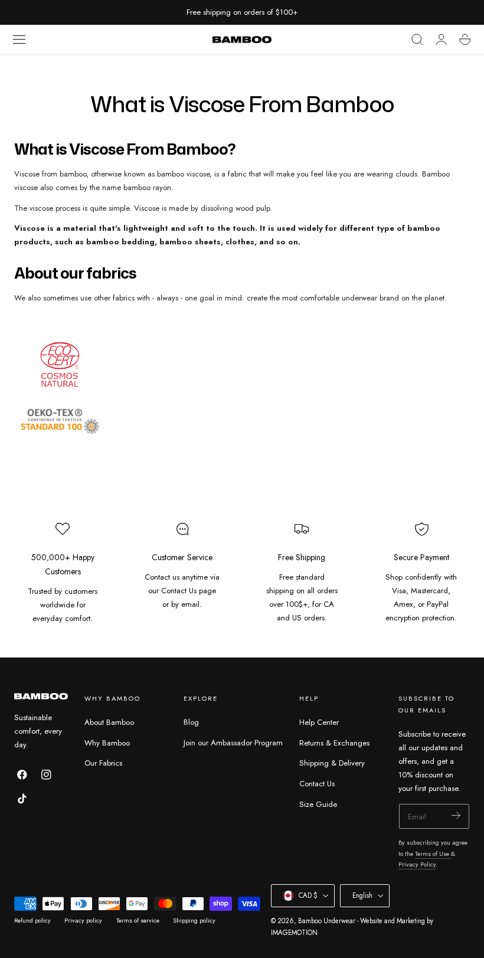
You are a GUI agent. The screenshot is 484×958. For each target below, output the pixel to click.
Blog (191, 722)
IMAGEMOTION (294, 932)
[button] (19, 39)
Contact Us (317, 783)
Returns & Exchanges (334, 742)
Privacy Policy (417, 864)
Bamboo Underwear (326, 921)
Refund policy (32, 920)
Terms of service (137, 920)
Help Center (319, 722)
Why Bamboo (107, 742)
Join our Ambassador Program (233, 742)
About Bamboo (109, 722)
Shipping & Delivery (332, 763)
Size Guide (318, 804)
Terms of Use (433, 853)
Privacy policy (83, 920)
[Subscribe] (456, 815)
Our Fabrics (103, 763)
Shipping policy (194, 920)
